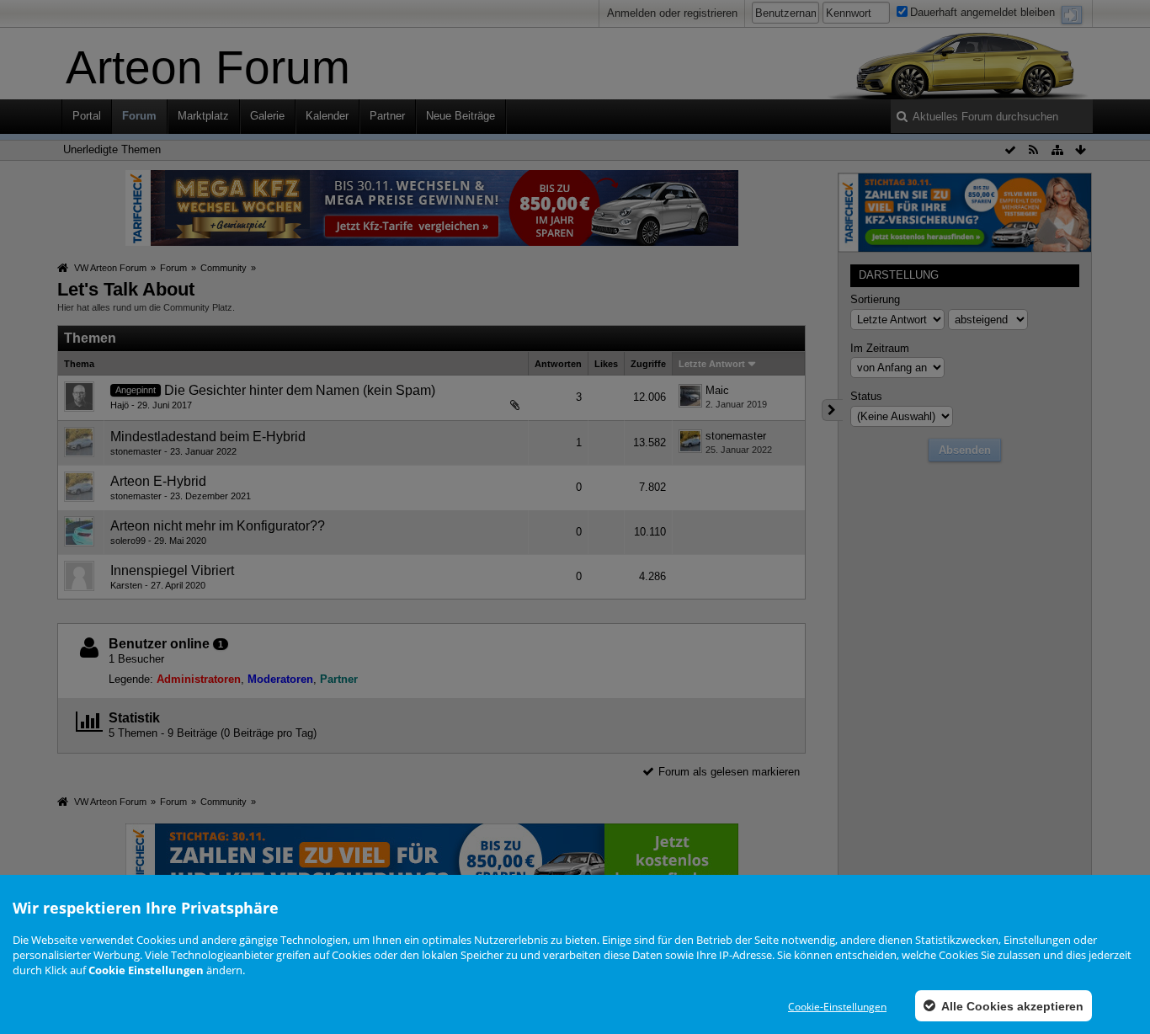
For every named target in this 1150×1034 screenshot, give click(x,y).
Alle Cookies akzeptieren (1011, 1006)
